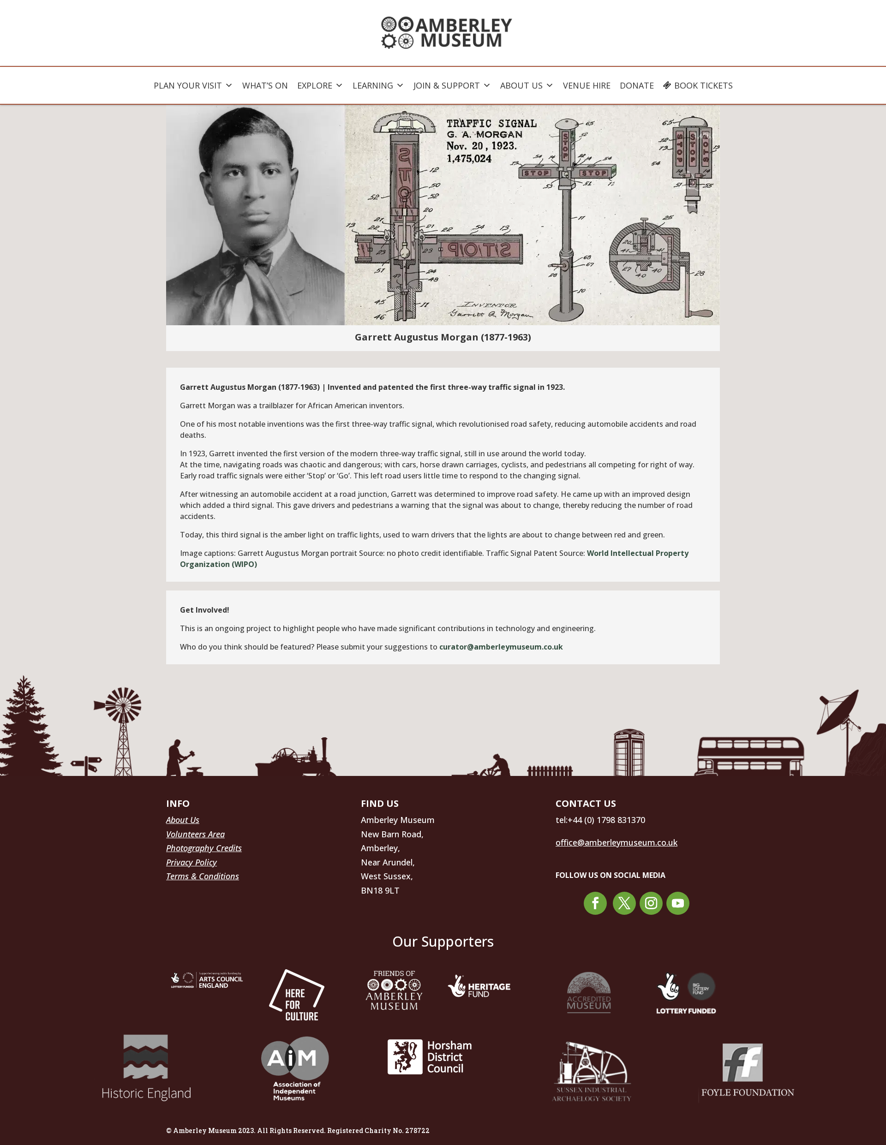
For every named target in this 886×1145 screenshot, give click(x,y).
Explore (314, 85)
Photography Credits (204, 847)
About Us (521, 85)
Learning (373, 85)
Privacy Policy (191, 862)
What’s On (265, 85)
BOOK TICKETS (703, 85)
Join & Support (446, 85)
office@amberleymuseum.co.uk (616, 842)
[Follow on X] (624, 903)
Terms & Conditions (202, 876)
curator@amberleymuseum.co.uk (501, 647)
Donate (637, 85)
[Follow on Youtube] (677, 903)
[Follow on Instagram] (651, 903)
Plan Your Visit (188, 85)
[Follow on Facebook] (595, 903)
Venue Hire (587, 85)
